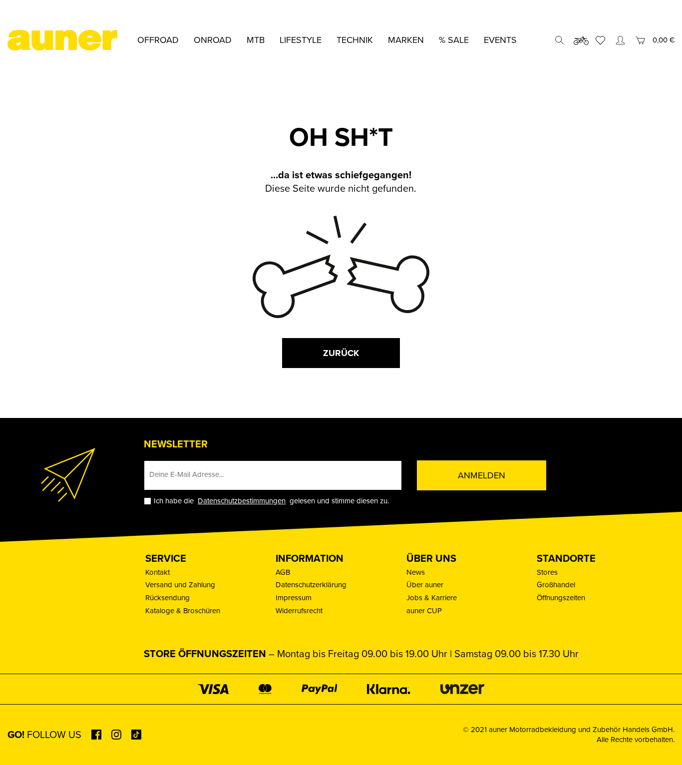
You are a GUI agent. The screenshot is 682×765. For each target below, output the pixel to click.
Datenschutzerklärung (311, 584)
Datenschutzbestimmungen (242, 500)
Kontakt (157, 572)
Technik (355, 39)
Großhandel (556, 584)
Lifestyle (301, 39)
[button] (22, 743)
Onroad (213, 39)
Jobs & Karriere (431, 597)
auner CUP (424, 610)
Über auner (424, 584)
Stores (547, 572)
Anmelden (481, 475)
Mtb (256, 39)
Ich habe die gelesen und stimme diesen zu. (271, 501)
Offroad (158, 39)
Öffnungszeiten (561, 597)
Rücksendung (167, 597)
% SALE (454, 39)
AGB (283, 572)
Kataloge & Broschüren (182, 610)
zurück (341, 353)
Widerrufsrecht (299, 610)
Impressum (294, 597)
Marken (406, 39)
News (415, 572)
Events (500, 39)
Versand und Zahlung (180, 584)
